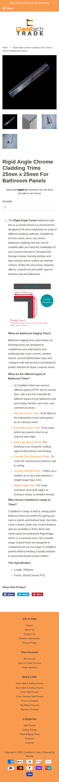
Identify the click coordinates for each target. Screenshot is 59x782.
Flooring (29, 743)
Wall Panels (30, 725)
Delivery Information (29, 638)
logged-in (22, 189)
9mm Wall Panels (30, 692)
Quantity (7, 201)
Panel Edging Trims (30, 734)
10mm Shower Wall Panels (29, 696)
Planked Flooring (29, 709)
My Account (30, 659)
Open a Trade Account (29, 663)
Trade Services (29, 667)
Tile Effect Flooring (29, 705)
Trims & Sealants (29, 701)
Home (5, 47)
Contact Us (29, 634)
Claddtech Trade (32, 752)
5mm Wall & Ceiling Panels (29, 683)
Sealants (29, 738)
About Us (29, 629)
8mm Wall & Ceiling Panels (29, 688)
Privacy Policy (29, 643)
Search (29, 625)
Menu (9, 8)
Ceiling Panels (29, 730)
